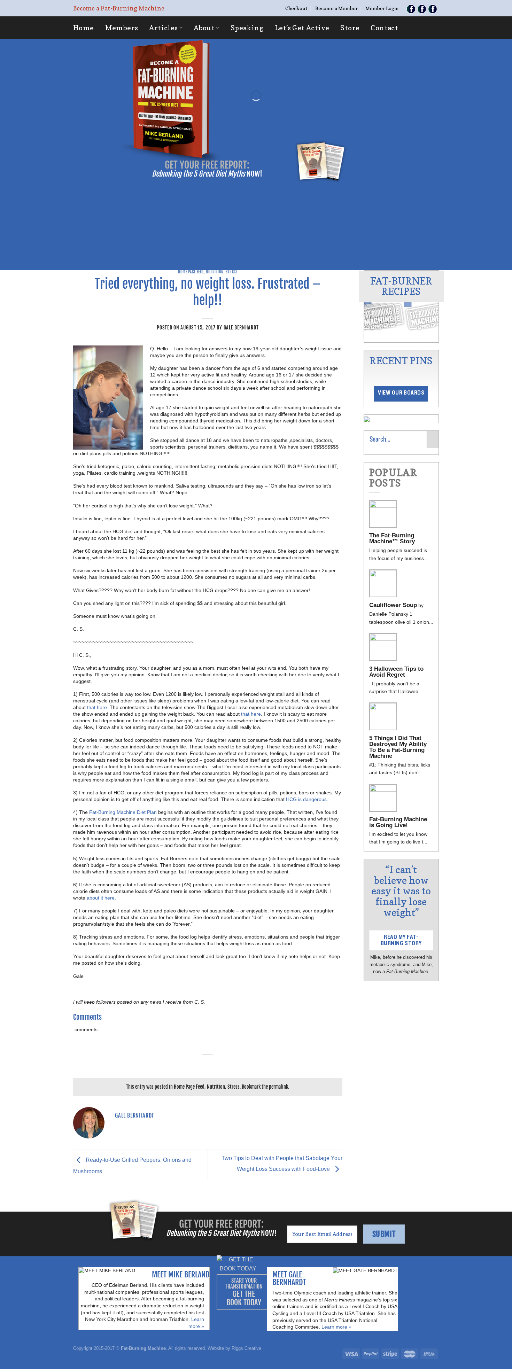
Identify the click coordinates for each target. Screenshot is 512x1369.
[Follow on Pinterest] (432, 9)
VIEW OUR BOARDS (401, 392)
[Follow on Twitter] (421, 9)
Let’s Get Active (302, 28)
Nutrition (215, 272)
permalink (278, 1087)
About (204, 28)
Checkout (296, 8)
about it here (101, 898)
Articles (163, 28)
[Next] (434, 294)
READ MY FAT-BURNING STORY (401, 940)
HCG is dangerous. (307, 799)
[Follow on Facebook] (411, 9)
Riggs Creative (246, 1348)
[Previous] (368, 294)
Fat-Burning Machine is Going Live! (398, 822)
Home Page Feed (191, 272)
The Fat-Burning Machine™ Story (392, 538)
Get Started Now (256, 132)
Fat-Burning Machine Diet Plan (123, 812)
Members (121, 28)
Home (83, 28)
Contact (384, 28)
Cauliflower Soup (393, 605)
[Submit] (433, 439)
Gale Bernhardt (241, 327)
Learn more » (336, 1327)
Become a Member (336, 8)
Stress (231, 272)
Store (349, 28)
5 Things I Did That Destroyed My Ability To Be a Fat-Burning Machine (398, 747)
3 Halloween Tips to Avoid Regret (396, 672)
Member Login (381, 8)
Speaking (247, 28)
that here (97, 707)
